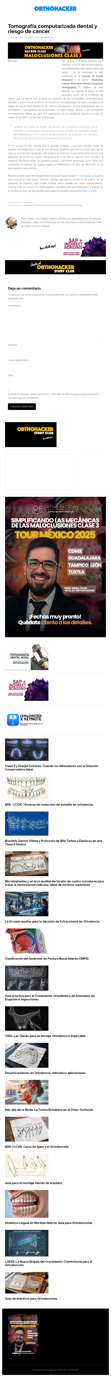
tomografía (28, 205)
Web (10, 375)
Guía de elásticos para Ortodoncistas (31, 1298)
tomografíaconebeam (72, 205)
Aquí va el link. (89, 190)
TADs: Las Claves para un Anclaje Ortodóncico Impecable (45, 1036)
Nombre (13, 345)
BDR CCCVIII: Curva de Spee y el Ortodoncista (37, 1146)
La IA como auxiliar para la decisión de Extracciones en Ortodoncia (52, 921)
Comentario (15, 305)
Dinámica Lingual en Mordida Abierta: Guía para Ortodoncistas (48, 1223)
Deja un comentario (45, 37)
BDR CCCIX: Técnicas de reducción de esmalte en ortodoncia (49, 804)
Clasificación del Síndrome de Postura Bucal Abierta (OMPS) (46, 958)
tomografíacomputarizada (48, 205)
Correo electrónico (18, 360)
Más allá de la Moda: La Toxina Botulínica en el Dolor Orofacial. (49, 1110)
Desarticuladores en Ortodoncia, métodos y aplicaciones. (45, 1073)
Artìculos (28, 203)
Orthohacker (55, 8)
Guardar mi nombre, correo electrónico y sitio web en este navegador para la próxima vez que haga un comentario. (53, 396)
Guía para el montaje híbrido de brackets (33, 1183)
